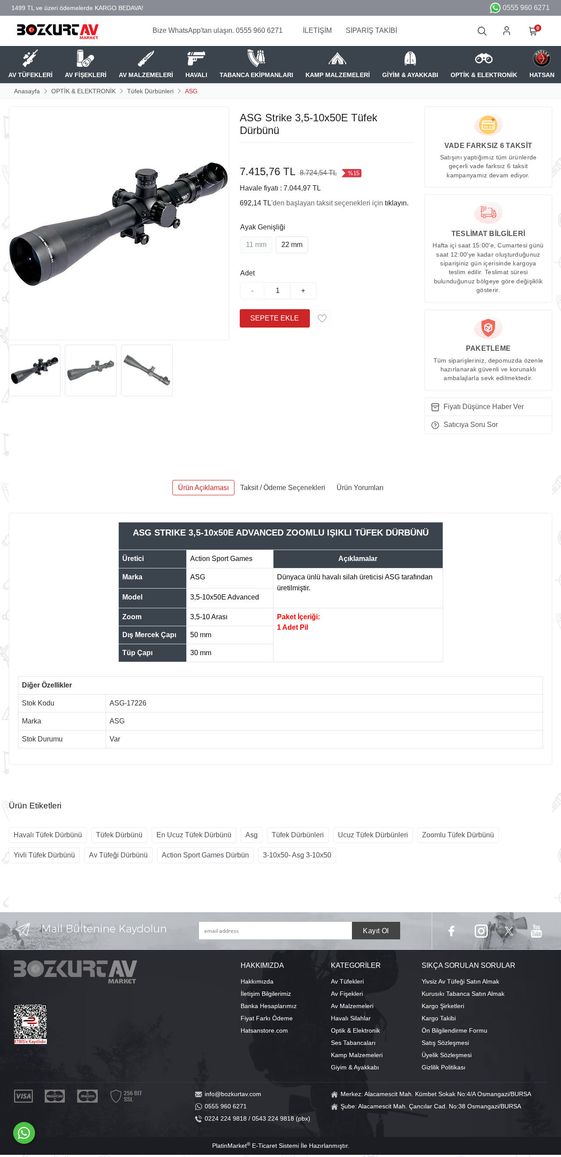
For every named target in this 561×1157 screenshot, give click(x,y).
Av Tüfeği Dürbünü (118, 855)
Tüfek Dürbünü (119, 835)
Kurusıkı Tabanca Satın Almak (463, 993)
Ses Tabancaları (353, 1042)
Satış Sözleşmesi (445, 1042)
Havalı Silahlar (351, 1018)
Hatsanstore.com (264, 1030)
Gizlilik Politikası (443, 1067)
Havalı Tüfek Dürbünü (48, 835)
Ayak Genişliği (262, 227)
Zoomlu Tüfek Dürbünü (458, 835)
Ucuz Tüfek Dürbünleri (373, 835)
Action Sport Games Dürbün (205, 855)
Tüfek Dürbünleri (298, 835)
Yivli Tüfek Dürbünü (44, 855)
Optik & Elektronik (355, 1030)
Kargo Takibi (439, 1018)
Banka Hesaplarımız (269, 1005)
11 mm (256, 244)
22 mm (291, 244)
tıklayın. (396, 203)
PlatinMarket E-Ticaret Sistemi (255, 1145)
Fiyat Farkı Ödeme (267, 1018)
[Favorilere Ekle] (322, 318)
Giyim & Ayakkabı (355, 1067)
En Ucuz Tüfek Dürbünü (193, 835)
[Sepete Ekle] (275, 318)
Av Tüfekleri (347, 981)
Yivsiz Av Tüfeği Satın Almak (460, 981)
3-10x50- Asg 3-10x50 (297, 855)
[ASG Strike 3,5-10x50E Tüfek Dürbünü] (119, 223)
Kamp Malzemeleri (357, 1054)
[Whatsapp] (24, 1133)
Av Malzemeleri (352, 1005)
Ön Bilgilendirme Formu (454, 1030)
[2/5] (251, 153)
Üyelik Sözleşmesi (447, 1054)
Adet (247, 273)
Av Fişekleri (347, 993)
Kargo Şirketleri (443, 1005)
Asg (251, 835)
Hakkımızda (257, 981)
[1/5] (245, 153)
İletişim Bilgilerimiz (266, 993)
